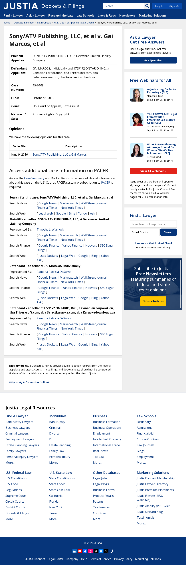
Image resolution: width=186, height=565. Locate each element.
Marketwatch (69, 203)
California (55, 496)
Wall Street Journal (93, 203)
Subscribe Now (153, 301)
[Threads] (96, 551)
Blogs (141, 451)
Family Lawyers (15, 451)
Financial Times (47, 208)
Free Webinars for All (150, 80)
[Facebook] (85, 551)
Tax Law (98, 457)
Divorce (54, 433)
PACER (105, 183)
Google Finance (49, 245)
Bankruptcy (57, 422)
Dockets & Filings (17, 513)
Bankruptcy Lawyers (19, 422)
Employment (101, 433)
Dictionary (144, 422)
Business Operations (107, 428)
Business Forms (104, 490)
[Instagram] (90, 551)
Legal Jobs (100, 478)
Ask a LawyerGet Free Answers (147, 39)
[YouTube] (80, 551)
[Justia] (21, 6)
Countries (99, 513)
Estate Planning (60, 445)
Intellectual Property (107, 439)
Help (84, 559)
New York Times (72, 208)
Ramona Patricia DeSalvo (54, 272)
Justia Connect (35, 559)
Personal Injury (59, 457)
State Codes (57, 484)
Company (72, 559)
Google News (48, 203)
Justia (98, 543)
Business (100, 416)
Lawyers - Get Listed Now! (153, 243)
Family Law (56, 451)
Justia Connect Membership (156, 478)
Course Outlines (148, 439)
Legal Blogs (101, 484)
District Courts (15, 507)
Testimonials (145, 518)
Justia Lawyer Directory (152, 484)
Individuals (57, 416)
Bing (72, 213)
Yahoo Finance (72, 245)
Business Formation (106, 422)
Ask (92, 213)
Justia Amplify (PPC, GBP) (154, 506)
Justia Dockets (48, 256)
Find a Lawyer (13, 15)
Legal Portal (55, 559)
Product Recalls (103, 496)
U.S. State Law (60, 472)
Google (61, 213)
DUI (51, 439)
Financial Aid (145, 433)
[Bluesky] (101, 551)
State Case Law (59, 490)
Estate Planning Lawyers (22, 445)
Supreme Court (15, 496)
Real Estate (100, 451)
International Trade (106, 445)
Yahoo (82, 213)
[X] (106, 551)
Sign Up (174, 6)
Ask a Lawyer (36, 15)
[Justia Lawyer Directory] (111, 551)
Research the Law (60, 15)
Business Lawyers (17, 428)
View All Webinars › (153, 171)
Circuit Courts (14, 501)
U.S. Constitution (16, 478)
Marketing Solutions (153, 15)
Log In (159, 6)
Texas (53, 513)
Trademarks (101, 507)
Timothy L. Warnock (50, 229)
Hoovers (91, 245)
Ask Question (153, 60)
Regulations (13, 490)
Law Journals (145, 445)
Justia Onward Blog (150, 512)
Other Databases (106, 472)
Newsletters (127, 15)
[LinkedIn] (74, 551)
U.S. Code (11, 484)
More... (10, 463)
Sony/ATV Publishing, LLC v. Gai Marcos (60, 154)
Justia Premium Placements (155, 490)
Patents (98, 501)
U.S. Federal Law (18, 472)
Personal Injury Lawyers (21, 457)
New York (55, 507)
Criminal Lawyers (17, 433)
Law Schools (85, 15)
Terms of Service (100, 559)
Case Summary (34, 178)
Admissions (144, 428)
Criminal (54, 428)
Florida (53, 501)
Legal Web (46, 213)
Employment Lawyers (20, 439)
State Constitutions (62, 478)
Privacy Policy (123, 559)
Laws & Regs (107, 15)
